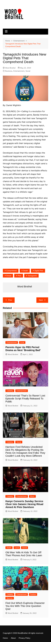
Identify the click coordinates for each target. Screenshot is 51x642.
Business (8, 71)
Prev (10, 300)
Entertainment (18, 71)
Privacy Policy (24, 638)
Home (5, 638)
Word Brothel (10, 68)
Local (22, 342)
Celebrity (10, 391)
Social (28, 71)
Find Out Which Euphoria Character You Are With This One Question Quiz (25, 606)
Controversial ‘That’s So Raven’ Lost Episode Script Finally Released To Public (25, 398)
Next (41, 300)
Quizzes (10, 598)
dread (8, 276)
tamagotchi (32, 276)
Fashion (33, 594)
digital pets (38, 271)
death (25, 271)
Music (32, 496)
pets (19, 276)
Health (9, 548)
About (13, 638)
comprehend (11, 271)
